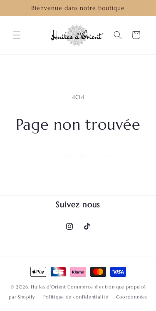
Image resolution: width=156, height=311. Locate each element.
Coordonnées (131, 297)
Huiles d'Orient (48, 287)
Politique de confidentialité (76, 297)
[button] (16, 35)
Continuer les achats (78, 156)
